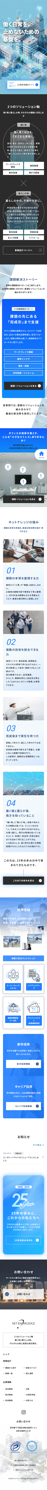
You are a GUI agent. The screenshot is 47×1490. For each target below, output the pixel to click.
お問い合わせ (23, 1421)
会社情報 (9, 1389)
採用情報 (9, 1400)
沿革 (27, 1389)
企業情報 (7, 1382)
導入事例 (29, 1373)
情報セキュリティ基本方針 (24, 1470)
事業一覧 (9, 1373)
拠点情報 (9, 1394)
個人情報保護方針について (24, 1460)
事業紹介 (7, 1360)
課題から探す (10, 1368)
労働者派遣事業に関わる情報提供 (24, 1465)
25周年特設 (30, 1394)
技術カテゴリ (31, 1368)
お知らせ (29, 1400)
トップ (6, 1354)
